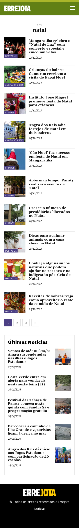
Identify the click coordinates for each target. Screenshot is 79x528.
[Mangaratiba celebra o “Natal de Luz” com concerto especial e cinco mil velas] (14, 47)
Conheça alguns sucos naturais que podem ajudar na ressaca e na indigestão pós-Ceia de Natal (50, 271)
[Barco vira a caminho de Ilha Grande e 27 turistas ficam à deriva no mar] (63, 432)
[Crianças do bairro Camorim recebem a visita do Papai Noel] (14, 76)
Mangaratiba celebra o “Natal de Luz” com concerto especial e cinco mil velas (49, 47)
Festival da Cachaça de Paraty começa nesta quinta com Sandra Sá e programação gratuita (28, 405)
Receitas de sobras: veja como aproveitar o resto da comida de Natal (51, 300)
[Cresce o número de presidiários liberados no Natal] (14, 214)
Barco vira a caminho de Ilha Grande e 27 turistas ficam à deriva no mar (29, 430)
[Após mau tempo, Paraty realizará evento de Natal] (14, 186)
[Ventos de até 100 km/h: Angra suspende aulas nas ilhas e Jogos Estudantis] (63, 357)
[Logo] (22, 8)
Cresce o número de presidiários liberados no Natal (49, 212)
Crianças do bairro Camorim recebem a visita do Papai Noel (47, 74)
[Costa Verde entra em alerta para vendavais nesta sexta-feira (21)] (63, 383)
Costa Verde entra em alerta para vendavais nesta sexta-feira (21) (27, 381)
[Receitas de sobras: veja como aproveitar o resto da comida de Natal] (14, 302)
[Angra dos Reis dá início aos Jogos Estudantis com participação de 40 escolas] (63, 455)
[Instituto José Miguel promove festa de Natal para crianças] (14, 103)
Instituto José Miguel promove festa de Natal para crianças (50, 101)
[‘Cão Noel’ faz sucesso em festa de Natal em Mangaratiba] (14, 159)
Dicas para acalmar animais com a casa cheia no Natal (47, 239)
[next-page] (35, 322)
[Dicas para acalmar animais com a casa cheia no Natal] (14, 241)
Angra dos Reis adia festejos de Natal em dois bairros (47, 129)
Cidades (9, 112)
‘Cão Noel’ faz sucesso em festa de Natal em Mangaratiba (49, 156)
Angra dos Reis (14, 85)
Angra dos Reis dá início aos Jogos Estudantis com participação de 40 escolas (29, 454)
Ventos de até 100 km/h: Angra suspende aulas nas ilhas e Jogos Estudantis (29, 356)
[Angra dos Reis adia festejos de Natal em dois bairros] (14, 131)
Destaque (11, 56)
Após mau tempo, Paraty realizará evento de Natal (51, 184)
